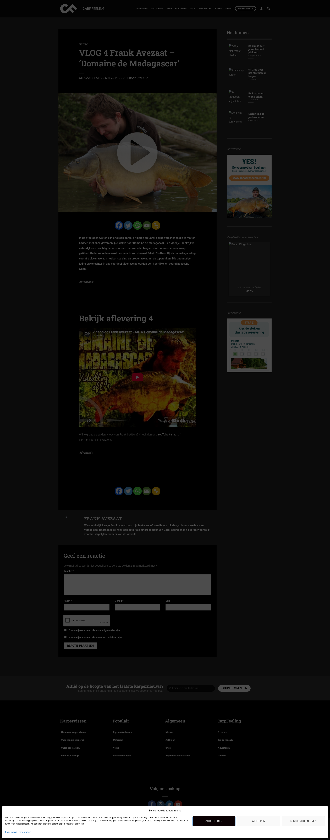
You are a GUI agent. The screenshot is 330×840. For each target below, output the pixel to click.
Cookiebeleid (11, 832)
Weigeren (258, 821)
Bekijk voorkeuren (303, 821)
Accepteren (214, 821)
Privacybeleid (25, 832)
